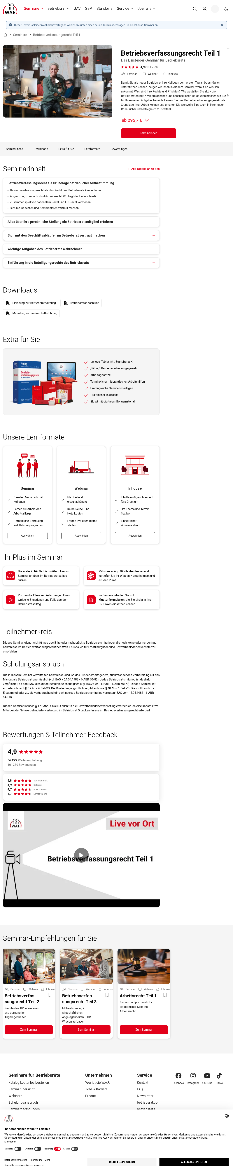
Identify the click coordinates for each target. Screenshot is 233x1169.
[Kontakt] (226, 9)
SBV (88, 8)
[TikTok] (219, 1075)
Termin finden (148, 133)
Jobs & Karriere (96, 1089)
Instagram (193, 1083)
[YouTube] (207, 1075)
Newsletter (145, 1096)
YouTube (207, 1083)
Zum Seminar (28, 1029)
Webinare (15, 1096)
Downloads (41, 149)
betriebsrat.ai (146, 1109)
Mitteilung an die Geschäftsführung (34, 313)
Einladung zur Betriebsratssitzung (34, 303)
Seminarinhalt (14, 149)
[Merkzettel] (215, 9)
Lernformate (92, 149)
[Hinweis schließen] (222, 25)
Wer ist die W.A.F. (97, 1082)
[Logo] (10, 9)
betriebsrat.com (148, 1102)
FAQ (140, 1089)
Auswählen (27, 535)
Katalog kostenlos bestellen (28, 1082)
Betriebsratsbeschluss (84, 303)
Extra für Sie (66, 149)
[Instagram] (193, 1075)
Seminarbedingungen (24, 1109)
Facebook (178, 1083)
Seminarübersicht (21, 1089)
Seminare (20, 35)
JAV (77, 8)
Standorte (105, 8)
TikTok (219, 1083)
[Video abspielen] (57, 81)
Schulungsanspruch (23, 1102)
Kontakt (142, 1082)
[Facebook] (178, 1075)
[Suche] (195, 9)
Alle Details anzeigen (145, 169)
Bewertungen (119, 149)
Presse (90, 1096)
